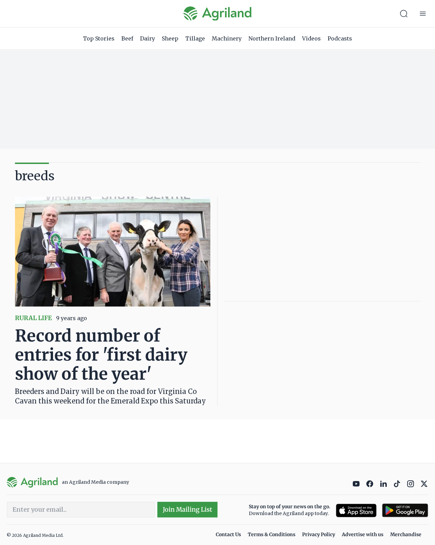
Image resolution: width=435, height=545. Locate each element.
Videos (311, 38)
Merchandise (405, 534)
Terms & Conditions (271, 534)
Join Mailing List (187, 509)
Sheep (170, 38)
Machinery (227, 38)
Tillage (195, 38)
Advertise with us (362, 534)
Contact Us (228, 534)
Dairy (147, 38)
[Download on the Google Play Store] (405, 510)
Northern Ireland (271, 38)
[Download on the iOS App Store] (356, 510)
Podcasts (340, 38)
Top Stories (99, 38)
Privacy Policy (318, 534)
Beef (127, 38)
